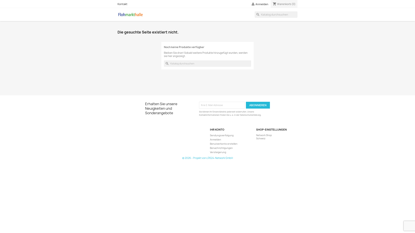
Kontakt (122, 4)
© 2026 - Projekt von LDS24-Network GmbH (207, 158)
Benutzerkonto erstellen (223, 143)
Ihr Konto (217, 129)
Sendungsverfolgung (222, 135)
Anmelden (215, 139)
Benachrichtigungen (221, 148)
